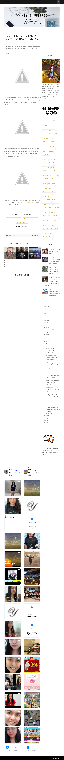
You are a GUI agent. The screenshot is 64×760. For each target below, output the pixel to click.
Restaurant (46, 212)
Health (45, 172)
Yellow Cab (50, 233)
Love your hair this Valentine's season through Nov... (51, 357)
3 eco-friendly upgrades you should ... (22, 255)
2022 (45, 311)
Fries (44, 167)
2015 (45, 418)
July (47, 334)
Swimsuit (51, 225)
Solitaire (54, 223)
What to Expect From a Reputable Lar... (34, 255)
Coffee (44, 146)
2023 (45, 308)
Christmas (55, 143)
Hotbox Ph (55, 175)
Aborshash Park (47, 128)
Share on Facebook (14, 218)
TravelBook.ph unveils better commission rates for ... (52, 389)
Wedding (57, 231)
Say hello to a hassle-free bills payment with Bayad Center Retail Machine (51, 293)
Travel (44, 231)
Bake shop (51, 130)
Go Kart (45, 170)
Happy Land (56, 170)
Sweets (44, 225)
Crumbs (53, 149)
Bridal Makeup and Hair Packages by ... (10, 255)
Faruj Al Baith (46, 162)
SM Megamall (46, 220)
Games (52, 167)
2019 (45, 318)
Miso (50, 188)
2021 (45, 313)
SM (58, 217)
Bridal (50, 133)
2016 (45, 416)
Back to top (55, 758)
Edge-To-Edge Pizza (47, 157)
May (47, 339)
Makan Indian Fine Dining (49, 186)
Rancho (53, 209)
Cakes (51, 138)
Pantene (53, 199)
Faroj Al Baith (52, 159)
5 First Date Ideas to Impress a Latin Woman (54, 251)
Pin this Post (23, 222)
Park (44, 202)
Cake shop (45, 138)
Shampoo (53, 217)
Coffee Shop (51, 146)
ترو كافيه (54, 239)
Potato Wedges (47, 207)
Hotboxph (45, 178)
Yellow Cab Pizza (47, 239)
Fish (51, 165)
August (48, 332)
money (53, 191)
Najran (52, 194)
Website (11, 200)
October (48, 327)
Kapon (44, 183)
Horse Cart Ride (47, 175)
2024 (45, 306)
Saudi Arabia (56, 215)
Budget (45, 135)
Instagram (30, 202)
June (47, 336)
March (47, 343)
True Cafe (50, 231)
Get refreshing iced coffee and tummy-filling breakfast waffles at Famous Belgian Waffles (51, 281)
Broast (55, 133)
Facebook (22, 202)
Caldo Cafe (45, 141)
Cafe (55, 135)
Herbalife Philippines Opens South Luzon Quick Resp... (51, 350)
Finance (53, 162)
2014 (45, 420)
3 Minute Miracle (47, 125)
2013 (45, 423)
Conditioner (46, 149)
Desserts (51, 151)
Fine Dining (45, 165)
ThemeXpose (15, 758)
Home (50, 172)
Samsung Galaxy (47, 215)
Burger (50, 135)
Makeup (45, 188)
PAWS (53, 202)
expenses (45, 159)
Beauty (45, 133)
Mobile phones (46, 191)
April (47, 341)
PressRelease (24, 226)
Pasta (49, 202)
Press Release (56, 207)
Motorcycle (46, 194)
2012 (45, 425)
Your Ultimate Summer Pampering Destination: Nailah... (52, 409)
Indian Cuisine (46, 180)
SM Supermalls (55, 220)
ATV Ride (45, 130)
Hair (50, 170)
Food (55, 165)
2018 (45, 320)
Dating (45, 151)
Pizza (57, 204)
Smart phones (46, 223)
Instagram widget (13, 750)
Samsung (53, 212)
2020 (45, 315)
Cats (44, 143)
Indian (51, 178)
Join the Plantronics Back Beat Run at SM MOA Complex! (52, 382)
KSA (49, 183)
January (48, 413)
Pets (58, 202)
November (49, 325)
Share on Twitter (31, 218)
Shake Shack (46, 217)
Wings (44, 233)
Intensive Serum (55, 180)
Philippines (45, 204)
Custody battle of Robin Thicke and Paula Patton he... (52, 370)
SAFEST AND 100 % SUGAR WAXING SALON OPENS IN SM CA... (52, 402)
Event (55, 157)
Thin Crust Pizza (54, 228)
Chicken (49, 143)
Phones (52, 204)
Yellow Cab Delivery (48, 236)
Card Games (53, 141)
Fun (48, 167)
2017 (45, 322)
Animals (55, 128)
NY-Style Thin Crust (47, 196)
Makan (53, 183)
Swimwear (45, 228)
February (48, 346)
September (49, 329)
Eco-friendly (46, 154)
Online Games (46, 199)
